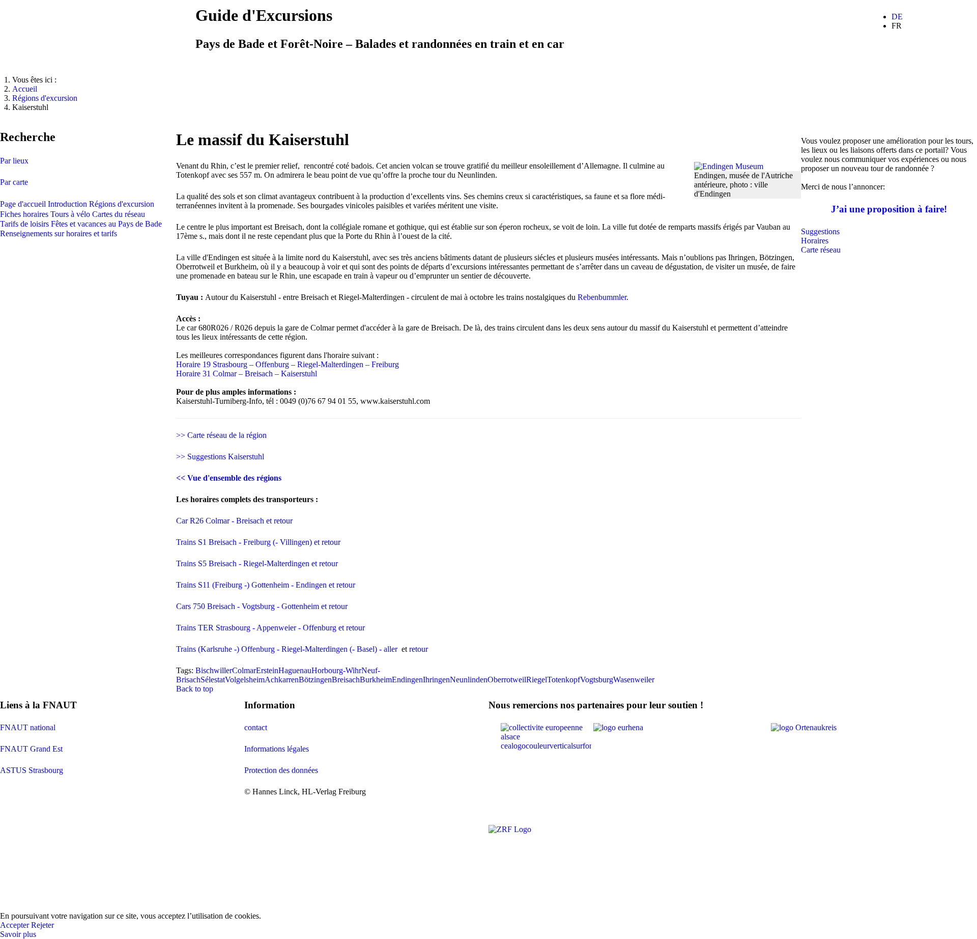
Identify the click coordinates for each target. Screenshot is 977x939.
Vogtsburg (596, 679)
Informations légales (276, 748)
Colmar (244, 670)
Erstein (267, 670)
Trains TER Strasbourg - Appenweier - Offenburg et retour (270, 627)
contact (255, 727)
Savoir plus (18, 934)
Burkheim (376, 679)
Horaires (814, 240)
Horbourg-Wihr (336, 670)
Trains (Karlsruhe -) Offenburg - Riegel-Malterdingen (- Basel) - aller (288, 649)
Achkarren (282, 679)
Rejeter (42, 925)
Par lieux (14, 160)
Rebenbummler (602, 297)
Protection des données (281, 770)
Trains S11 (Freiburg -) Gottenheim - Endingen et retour (265, 585)
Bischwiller (213, 670)
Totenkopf (563, 679)
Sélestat (212, 679)
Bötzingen (315, 679)
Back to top (194, 688)
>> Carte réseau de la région (221, 435)
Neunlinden (468, 679)
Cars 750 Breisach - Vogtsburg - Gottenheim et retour (262, 606)
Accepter (14, 925)
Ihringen (436, 679)
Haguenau (294, 670)
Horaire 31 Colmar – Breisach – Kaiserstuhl (246, 373)
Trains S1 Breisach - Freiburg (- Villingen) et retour (258, 542)
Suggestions (820, 231)
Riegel (536, 679)
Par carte (14, 182)
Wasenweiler (633, 679)
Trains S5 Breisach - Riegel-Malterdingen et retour (257, 563)
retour (418, 649)
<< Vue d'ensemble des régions (228, 478)
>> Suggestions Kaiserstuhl (220, 456)
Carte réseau (821, 249)
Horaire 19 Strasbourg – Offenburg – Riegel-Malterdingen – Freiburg (287, 364)
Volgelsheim (245, 679)
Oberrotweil (506, 679)
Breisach (346, 679)
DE (897, 16)
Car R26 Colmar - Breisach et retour (234, 520)
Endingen (407, 679)
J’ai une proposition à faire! (889, 209)
